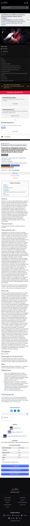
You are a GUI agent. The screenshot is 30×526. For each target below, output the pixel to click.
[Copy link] (27, 414)
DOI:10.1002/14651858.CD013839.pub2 (13, 390)
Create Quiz (16, 466)
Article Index (7, 500)
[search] (27, 7)
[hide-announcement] (28, 20)
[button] (15, 36)
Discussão (5, 189)
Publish (7, 502)
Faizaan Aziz (17, 428)
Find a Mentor (15, 474)
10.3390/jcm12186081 (11, 380)
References (6, 195)
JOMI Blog (22, 497)
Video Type (4, 46)
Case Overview (15, 170)
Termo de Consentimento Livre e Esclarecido (14, 192)
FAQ (7, 507)
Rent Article (15, 131)
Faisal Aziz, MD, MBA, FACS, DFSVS (17, 436)
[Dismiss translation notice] (28, 86)
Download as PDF (15, 470)
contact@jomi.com (15, 520)
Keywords (5, 186)
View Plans (15, 103)
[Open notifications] (25, 3)
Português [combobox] (7, 136)
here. (11, 87)
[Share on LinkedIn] (18, 411)
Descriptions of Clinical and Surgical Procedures (14, 145)
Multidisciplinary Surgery (7, 167)
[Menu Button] (27, 3)
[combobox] (14, 7)
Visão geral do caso (8, 187)
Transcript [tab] (15, 178)
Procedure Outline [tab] (15, 175)
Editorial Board (7, 504)
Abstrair (5, 184)
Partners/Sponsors (22, 502)
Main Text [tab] (15, 173)
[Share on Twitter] (11, 411)
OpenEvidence (7, 19)
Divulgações (6, 190)
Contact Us (22, 504)
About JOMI (7, 497)
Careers (22, 500)
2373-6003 (16, 492)
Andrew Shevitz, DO (17, 432)
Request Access (15, 115)
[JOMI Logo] (4, 3)
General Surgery (5, 165)
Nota (4, 193)
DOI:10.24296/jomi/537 (15, 401)
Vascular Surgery (15, 165)
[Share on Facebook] (15, 411)
